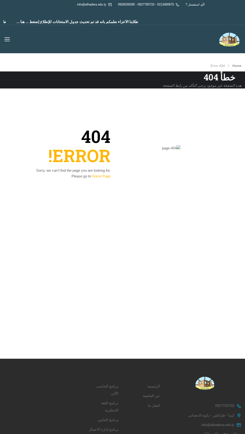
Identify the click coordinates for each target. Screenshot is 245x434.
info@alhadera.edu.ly (91, 4)
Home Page (101, 176)
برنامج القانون (107, 420)
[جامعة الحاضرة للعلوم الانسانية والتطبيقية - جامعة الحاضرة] (229, 40)
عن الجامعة (151, 396)
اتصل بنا (154, 405)
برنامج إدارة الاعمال (103, 429)
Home (236, 66)
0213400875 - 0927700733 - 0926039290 (146, 4)
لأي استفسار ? (195, 4)
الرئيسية (153, 386)
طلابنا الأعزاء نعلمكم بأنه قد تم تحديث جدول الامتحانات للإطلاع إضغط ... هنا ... (81, 22)
